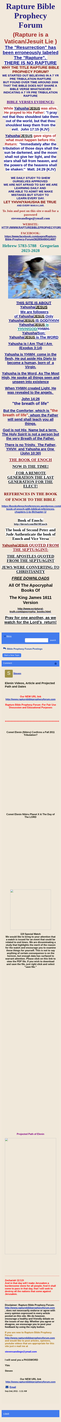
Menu (9, 636)
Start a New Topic (12, 655)
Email (13, 1387)
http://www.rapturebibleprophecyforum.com (30, 699)
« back (6, 1413)
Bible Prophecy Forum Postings (24, 649)
